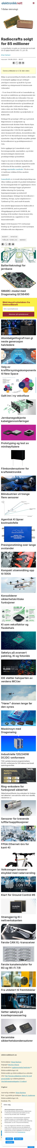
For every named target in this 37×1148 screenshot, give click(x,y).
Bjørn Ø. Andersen (28, 1095)
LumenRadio (6, 179)
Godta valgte (18, 1138)
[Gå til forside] (16, 3)
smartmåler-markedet (15, 169)
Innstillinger (31, 1146)
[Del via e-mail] (23, 62)
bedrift (5, 237)
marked (23, 240)
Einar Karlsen (16, 1062)
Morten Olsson (13, 1065)
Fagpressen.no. (21, 1132)
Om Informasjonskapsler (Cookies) (14, 1081)
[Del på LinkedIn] (19, 62)
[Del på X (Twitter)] (16, 62)
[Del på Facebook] (13, 62)
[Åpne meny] (33, 3)
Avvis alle (9, 1138)
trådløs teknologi (9, 240)
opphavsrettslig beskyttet (21, 1067)
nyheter (14, 237)
